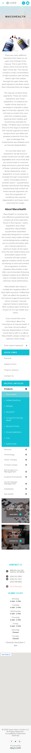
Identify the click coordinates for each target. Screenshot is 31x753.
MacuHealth (11, 394)
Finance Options (11, 370)
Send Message (16, 586)
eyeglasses (9, 489)
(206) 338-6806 (16, 582)
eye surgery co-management (11, 471)
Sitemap (15, 736)
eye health (9, 494)
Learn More (14, 514)
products (8, 389)
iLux (8, 438)
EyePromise (11, 444)
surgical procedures (13, 477)
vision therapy (10, 460)
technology (9, 455)
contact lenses (10, 465)
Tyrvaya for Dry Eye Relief (14, 419)
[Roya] (15, 748)
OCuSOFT (10, 412)
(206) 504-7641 (16, 579)
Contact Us (9, 376)
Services (7, 358)
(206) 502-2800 (16, 576)
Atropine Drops (12, 426)
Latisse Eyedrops (13, 400)
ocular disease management (10, 483)
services (7, 449)
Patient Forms (10, 364)
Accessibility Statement (15, 734)
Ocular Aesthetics (13, 432)
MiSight (9, 406)
